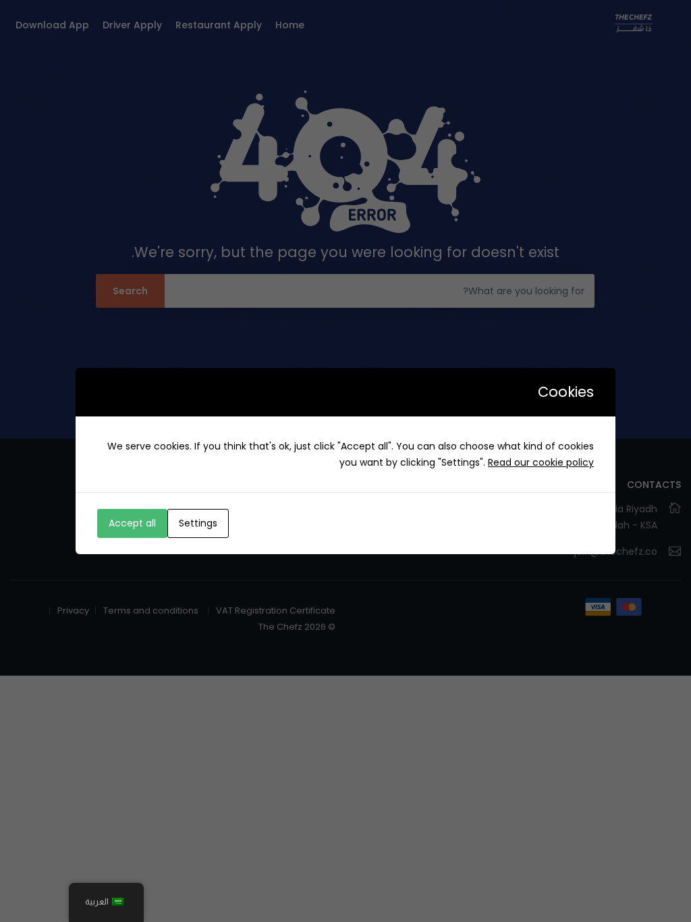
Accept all (132, 523)
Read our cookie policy (541, 462)
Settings (198, 523)
